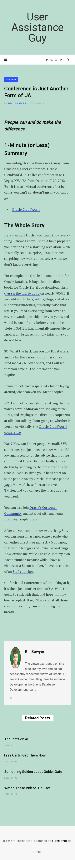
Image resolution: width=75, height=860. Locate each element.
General (11, 79)
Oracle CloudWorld (26, 209)
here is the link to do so (22, 293)
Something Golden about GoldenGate (33, 772)
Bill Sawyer (17, 103)
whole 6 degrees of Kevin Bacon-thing (39, 548)
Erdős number (22, 571)
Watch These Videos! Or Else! (27, 788)
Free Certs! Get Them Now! (25, 755)
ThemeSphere (61, 841)
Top (39, 852)
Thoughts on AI (16, 739)
